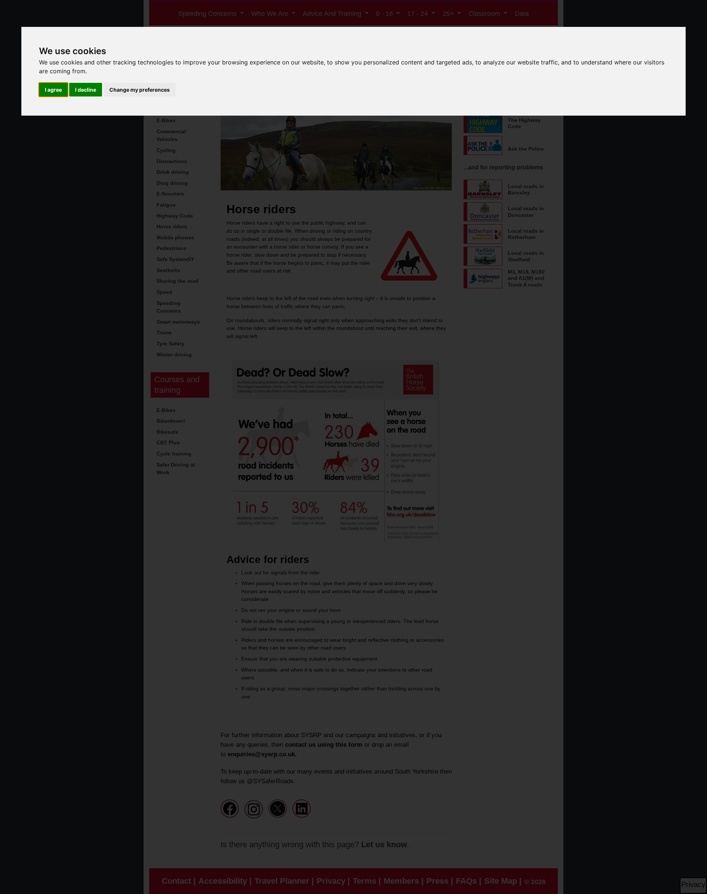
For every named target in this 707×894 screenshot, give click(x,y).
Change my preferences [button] (139, 90)
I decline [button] (85, 90)
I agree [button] (53, 90)
